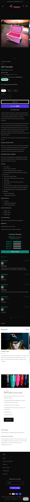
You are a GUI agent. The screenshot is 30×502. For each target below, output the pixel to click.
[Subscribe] (22, 483)
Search (4, 458)
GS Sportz (6, 496)
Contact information (23, 498)
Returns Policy (6, 467)
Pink (4, 90)
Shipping (7, 74)
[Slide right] (18, 58)
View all (27, 329)
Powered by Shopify (12, 496)
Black (9, 90)
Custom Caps (5, 351)
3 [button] (15, 317)
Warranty (5, 464)
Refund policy (19, 496)
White (15, 90)
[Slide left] (11, 58)
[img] (4, 260)
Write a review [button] (15, 251)
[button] (2, 6)
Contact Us (5, 474)
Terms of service (8, 498)
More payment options (15, 109)
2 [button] (13, 317)
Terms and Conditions (8, 461)
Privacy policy (6, 470)
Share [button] (3, 323)
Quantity (3, 93)
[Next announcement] (27, 1)
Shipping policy (15, 498)
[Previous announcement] (2, 1)
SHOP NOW (8, 419)
